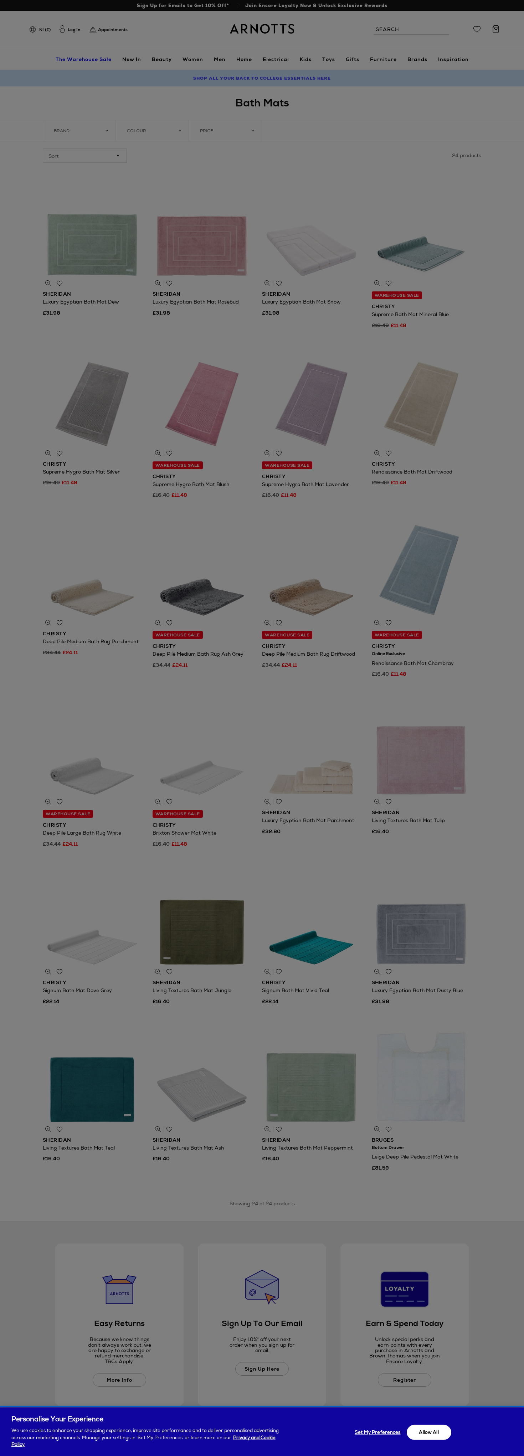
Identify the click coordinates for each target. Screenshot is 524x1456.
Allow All (428, 1432)
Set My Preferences (377, 1432)
